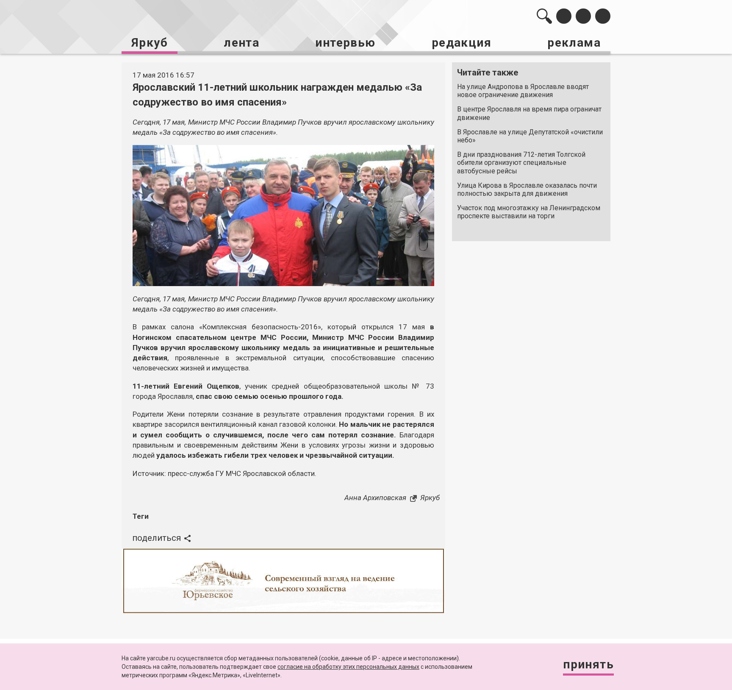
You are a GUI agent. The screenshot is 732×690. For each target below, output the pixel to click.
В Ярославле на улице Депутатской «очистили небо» (530, 136)
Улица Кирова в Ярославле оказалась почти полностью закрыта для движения (527, 189)
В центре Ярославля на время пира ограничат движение (529, 113)
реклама (574, 43)
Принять (588, 664)
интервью (345, 43)
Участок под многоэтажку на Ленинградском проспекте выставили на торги (528, 212)
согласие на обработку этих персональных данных (348, 666)
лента (241, 43)
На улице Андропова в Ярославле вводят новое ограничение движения (523, 91)
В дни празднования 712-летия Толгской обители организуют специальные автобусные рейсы (521, 162)
